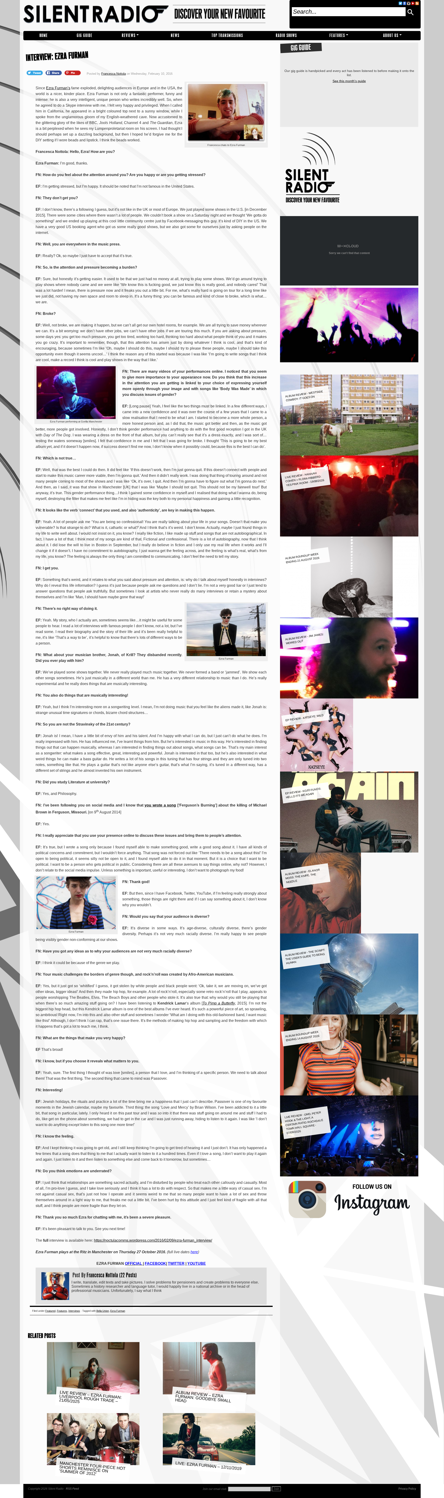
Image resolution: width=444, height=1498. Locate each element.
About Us (390, 35)
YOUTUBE (196, 1263)
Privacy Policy (407, 1488)
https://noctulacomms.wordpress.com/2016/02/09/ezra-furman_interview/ (153, 1240)
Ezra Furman (117, 1310)
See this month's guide (349, 81)
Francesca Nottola (113, 73)
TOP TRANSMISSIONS (227, 35)
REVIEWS (129, 35)
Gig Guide (84, 35)
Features (337, 35)
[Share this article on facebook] (54, 72)
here (194, 1252)
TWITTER (176, 1263)
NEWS (175, 35)
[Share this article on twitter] (35, 72)
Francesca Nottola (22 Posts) (112, 1275)
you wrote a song (160, 805)
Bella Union (102, 1310)
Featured (50, 1310)
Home (44, 35)
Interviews (74, 1310)
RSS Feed (72, 1488)
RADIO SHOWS (286, 35)
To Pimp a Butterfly (219, 1003)
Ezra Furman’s (58, 88)
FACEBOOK (155, 1263)
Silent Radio (154, 15)
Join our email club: (215, 1489)
